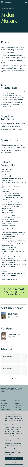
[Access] (23, 2)
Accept (14, 458)
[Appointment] (20, 2)
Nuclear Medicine (11, 8)
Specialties (6, 8)
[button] (12, 378)
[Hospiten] (6, 2)
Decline (14, 462)
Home (2, 8)
